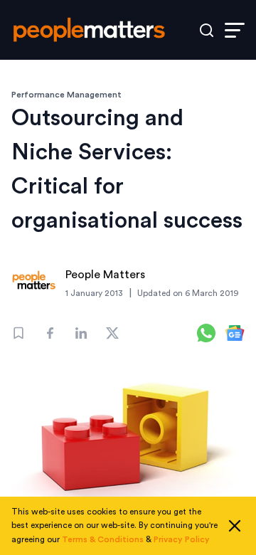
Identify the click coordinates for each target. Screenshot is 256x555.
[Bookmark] (18, 333)
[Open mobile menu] (235, 30)
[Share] (50, 333)
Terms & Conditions (103, 539)
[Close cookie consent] (235, 526)
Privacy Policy (182, 539)
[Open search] (206, 30)
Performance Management (66, 94)
